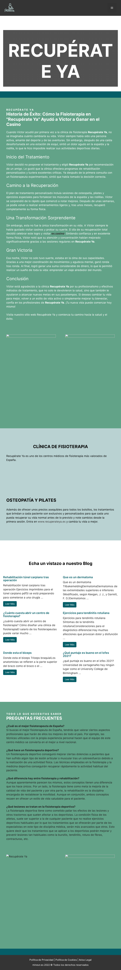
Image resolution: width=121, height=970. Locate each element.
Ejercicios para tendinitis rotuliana (86, 613)
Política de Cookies (66, 959)
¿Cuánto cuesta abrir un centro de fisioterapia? (26, 614)
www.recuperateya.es (52, 521)
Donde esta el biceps (17, 652)
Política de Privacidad (41, 959)
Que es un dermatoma (78, 577)
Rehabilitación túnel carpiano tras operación (26, 579)
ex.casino (58, 233)
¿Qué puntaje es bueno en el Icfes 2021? (86, 654)
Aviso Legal (85, 959)
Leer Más (10, 603)
